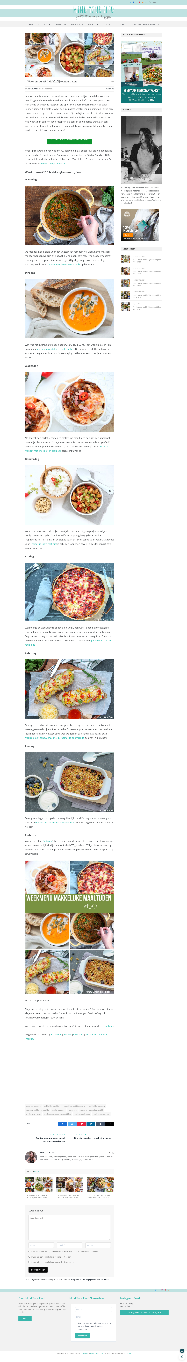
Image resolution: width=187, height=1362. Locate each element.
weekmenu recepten (101, 1114)
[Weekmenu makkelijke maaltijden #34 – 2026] (69, 1184)
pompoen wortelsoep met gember (55, 349)
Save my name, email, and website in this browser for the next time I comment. (65, 1251)
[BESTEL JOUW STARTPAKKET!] (141, 72)
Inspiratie (75, 24)
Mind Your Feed (33, 89)
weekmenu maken (33, 1114)
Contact (108, 24)
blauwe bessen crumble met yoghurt (55, 822)
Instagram (91, 1034)
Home (30, 24)
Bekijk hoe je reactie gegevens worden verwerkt (91, 1279)
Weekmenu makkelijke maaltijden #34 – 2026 (68, 1196)
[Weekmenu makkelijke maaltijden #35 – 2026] (39, 1184)
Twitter (67, 1034)
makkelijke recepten (97, 1106)
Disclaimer (85, 1353)
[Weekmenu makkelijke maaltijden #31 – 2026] (125, 306)
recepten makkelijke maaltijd (37, 1110)
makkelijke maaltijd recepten (73, 1106)
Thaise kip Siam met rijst (43, 543)
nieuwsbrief (107, 1026)
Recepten (42, 24)
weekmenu (72, 1110)
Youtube (30, 1038)
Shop (122, 24)
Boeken (91, 24)
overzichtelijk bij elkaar (53, 163)
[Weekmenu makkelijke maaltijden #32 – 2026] (125, 295)
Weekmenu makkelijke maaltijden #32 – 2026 (147, 296)
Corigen (128, 1353)
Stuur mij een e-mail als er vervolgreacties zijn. (51, 1257)
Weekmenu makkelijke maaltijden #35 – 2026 (37, 1196)
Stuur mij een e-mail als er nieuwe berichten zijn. (52, 1262)
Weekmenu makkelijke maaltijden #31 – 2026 (147, 308)
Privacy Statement (96, 1353)
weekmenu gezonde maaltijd (91, 1110)
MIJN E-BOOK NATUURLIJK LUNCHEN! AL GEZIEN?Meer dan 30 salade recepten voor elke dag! (69, 141)
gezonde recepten (33, 1106)
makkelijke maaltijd (51, 1106)
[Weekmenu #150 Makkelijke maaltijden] (69, 55)
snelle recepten (58, 1110)
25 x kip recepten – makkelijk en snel (93, 1138)
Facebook (56, 1034)
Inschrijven (82, 1336)
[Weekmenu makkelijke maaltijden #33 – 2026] (100, 1184)
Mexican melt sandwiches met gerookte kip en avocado (55, 737)
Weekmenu (60, 24)
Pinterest (47, 841)
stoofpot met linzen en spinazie (63, 264)
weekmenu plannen (82, 1114)
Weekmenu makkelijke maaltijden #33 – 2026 (99, 1196)
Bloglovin (78, 1034)
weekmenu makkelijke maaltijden (57, 1114)
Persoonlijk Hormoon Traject (144, 24)
